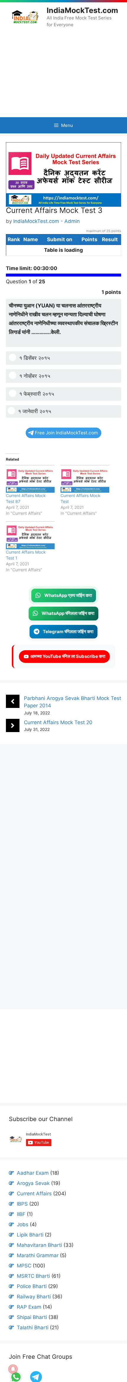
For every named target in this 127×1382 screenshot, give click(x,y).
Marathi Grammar (37, 1266)
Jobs (22, 1235)
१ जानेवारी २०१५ (34, 422)
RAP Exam (29, 1318)
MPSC (24, 1277)
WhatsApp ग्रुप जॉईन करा (68, 606)
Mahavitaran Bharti (39, 1256)
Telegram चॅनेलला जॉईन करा (68, 642)
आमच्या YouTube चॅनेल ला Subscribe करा (67, 667)
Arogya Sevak (33, 1194)
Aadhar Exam (33, 1184)
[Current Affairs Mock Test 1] (30, 546)
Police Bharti (32, 1297)
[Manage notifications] (13, 1369)
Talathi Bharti (32, 1338)
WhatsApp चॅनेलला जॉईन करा (68, 624)
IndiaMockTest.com (82, 10)
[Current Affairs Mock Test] (85, 489)
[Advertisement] (63, 72)
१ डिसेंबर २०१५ (34, 369)
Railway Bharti (34, 1307)
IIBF (21, 1225)
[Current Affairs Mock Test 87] (30, 489)
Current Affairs (34, 1204)
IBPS (22, 1215)
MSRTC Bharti (33, 1287)
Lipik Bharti (30, 1246)
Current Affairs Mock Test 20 (58, 733)
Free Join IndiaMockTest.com (66, 443)
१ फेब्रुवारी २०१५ (36, 405)
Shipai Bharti (32, 1328)
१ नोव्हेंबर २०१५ (34, 387)
